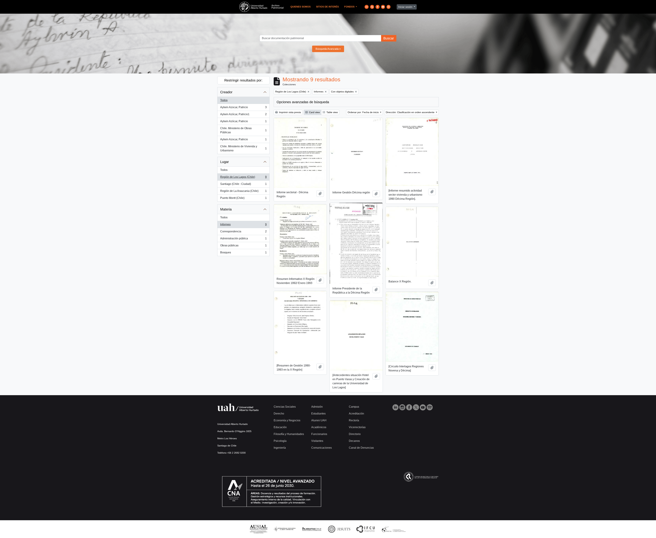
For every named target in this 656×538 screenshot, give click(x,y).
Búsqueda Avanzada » (328, 48)
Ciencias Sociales (285, 406)
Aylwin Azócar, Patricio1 (243, 115)
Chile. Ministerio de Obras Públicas (243, 130)
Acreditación (356, 413)
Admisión (317, 406)
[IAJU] (284, 528)
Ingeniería (280, 447)
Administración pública (243, 239)
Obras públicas (243, 246)
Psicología (280, 440)
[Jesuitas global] (339, 528)
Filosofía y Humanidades (289, 434)
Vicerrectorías (357, 427)
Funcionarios (319, 434)
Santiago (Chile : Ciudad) (243, 184)
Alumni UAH (318, 420)
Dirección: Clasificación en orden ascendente (410, 112)
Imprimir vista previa (289, 112)
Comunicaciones (321, 447)
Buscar (388, 38)
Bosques (243, 253)
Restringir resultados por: (243, 80)
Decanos (354, 440)
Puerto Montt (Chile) (243, 198)
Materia (226, 209)
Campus (354, 406)
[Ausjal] (258, 528)
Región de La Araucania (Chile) (243, 191)
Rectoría (354, 420)
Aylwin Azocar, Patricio (243, 108)
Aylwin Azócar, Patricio (243, 122)
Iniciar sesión (405, 6)
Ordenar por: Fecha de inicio (363, 112)
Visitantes (317, 440)
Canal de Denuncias (361, 447)
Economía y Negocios (287, 420)
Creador (226, 92)
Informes (243, 225)
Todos (224, 100)
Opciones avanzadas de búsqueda (303, 102)
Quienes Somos (300, 6)
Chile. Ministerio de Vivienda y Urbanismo (243, 148)
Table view (332, 112)
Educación (280, 427)
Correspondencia (243, 232)
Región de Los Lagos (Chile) (243, 177)
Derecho (279, 413)
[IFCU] (365, 528)
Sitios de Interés (327, 6)
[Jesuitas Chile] (312, 528)
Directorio (355, 434)
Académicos (318, 427)
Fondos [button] (349, 6)
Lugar (224, 162)
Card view (314, 112)
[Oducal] (394, 528)
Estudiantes (318, 413)
